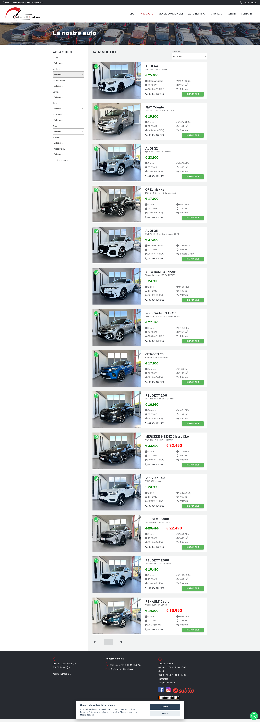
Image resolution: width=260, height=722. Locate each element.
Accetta (164, 707)
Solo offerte (62, 160)
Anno (55, 126)
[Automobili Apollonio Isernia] (161, 689)
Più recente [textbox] (178, 56)
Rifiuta (165, 713)
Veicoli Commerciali (171, 13)
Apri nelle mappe (61, 674)
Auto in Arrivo (197, 13)
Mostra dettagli (87, 715)
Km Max (56, 137)
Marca (55, 58)
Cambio (56, 92)
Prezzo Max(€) (59, 149)
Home (131, 13)
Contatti (246, 13)
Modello (56, 69)
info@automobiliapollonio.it (122, 669)
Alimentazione (59, 80)
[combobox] (68, 63)
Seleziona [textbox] (58, 63)
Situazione (57, 115)
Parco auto (146, 13)
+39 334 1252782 (249, 3)
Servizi (231, 13)
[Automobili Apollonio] (23, 14)
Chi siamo (216, 13)
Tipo (55, 103)
